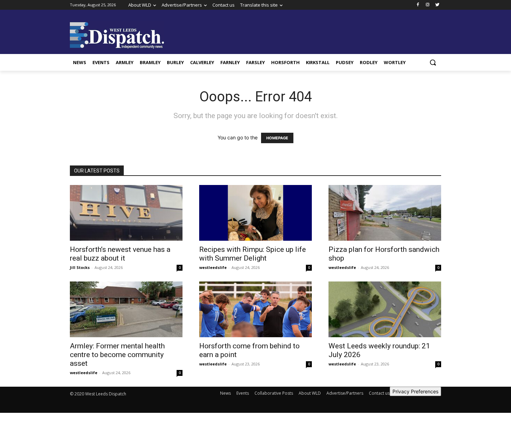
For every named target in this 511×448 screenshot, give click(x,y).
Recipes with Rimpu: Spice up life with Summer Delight (252, 253)
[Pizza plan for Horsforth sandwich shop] (384, 213)
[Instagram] (427, 5)
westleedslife (213, 267)
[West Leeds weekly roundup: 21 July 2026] (384, 309)
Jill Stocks (80, 267)
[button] (432, 62)
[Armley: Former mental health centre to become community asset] (126, 309)
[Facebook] (418, 5)
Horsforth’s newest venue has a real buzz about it (120, 253)
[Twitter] (437, 5)
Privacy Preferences (415, 391)
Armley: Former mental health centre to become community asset (117, 355)
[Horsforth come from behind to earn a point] (255, 309)
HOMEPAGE (277, 138)
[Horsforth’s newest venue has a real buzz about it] (126, 213)
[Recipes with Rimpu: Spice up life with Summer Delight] (255, 213)
